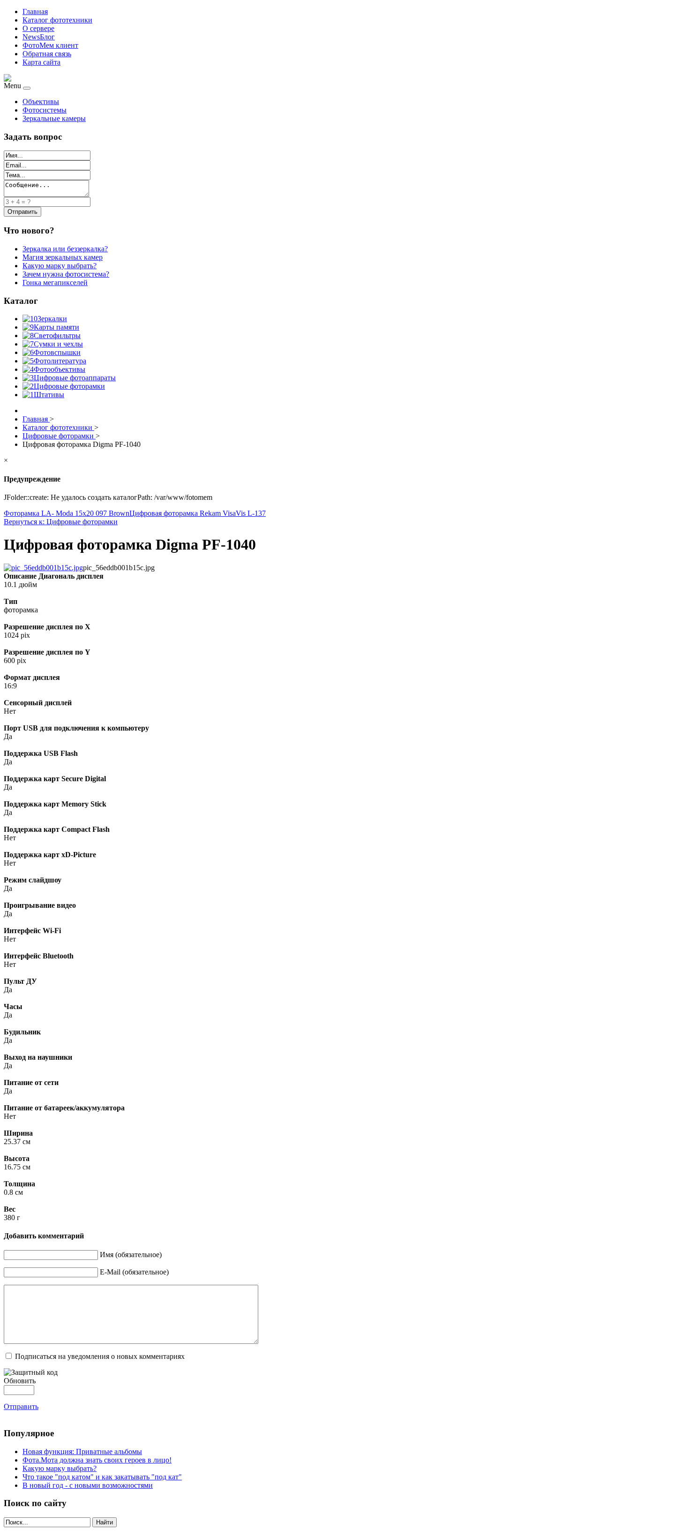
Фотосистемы (44, 110)
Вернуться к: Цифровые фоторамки (61, 522)
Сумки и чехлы (58, 344)
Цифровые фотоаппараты (75, 378)
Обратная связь (46, 54)
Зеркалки (52, 319)
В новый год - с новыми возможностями (87, 1485)
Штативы (49, 395)
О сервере (38, 28)
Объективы (40, 102)
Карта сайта (41, 62)
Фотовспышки (57, 352)
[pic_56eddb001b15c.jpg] (43, 568)
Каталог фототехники (57, 20)
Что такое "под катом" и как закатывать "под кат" (102, 1477)
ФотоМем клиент (50, 45)
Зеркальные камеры (54, 118)
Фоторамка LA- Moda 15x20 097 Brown (66, 513)
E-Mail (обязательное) (134, 1272)
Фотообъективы (59, 369)
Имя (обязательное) (131, 1255)
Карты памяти (56, 327)
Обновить (20, 1381)
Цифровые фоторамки (69, 386)
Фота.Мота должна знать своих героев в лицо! (97, 1460)
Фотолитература (60, 361)
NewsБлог (38, 37)
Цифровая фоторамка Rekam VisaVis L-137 (197, 513)
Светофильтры (57, 335)
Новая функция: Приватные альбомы (82, 1451)
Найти (104, 1522)
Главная (35, 11)
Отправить (21, 1406)
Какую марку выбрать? (59, 1468)
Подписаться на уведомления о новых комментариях (100, 1356)
